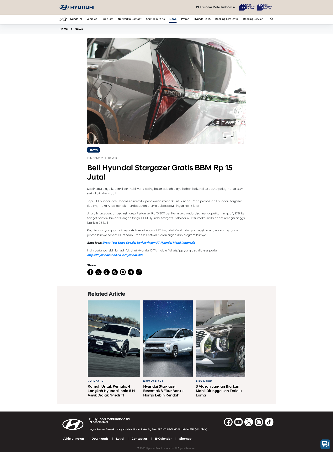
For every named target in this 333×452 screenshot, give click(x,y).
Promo (185, 19)
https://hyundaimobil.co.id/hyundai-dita (115, 255)
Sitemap (185, 439)
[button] (271, 19)
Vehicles (92, 19)
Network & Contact (129, 19)
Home (64, 29)
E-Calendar (163, 439)
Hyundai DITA (202, 19)
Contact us (140, 439)
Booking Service (253, 19)
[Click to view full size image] (166, 91)
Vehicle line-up (73, 439)
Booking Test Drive (227, 19)
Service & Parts (155, 19)
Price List (107, 19)
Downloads (100, 439)
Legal (120, 439)
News (173, 19)
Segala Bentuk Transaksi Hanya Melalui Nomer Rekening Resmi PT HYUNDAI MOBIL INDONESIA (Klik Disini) (148, 429)
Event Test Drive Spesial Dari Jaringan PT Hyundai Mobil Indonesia (148, 243)
